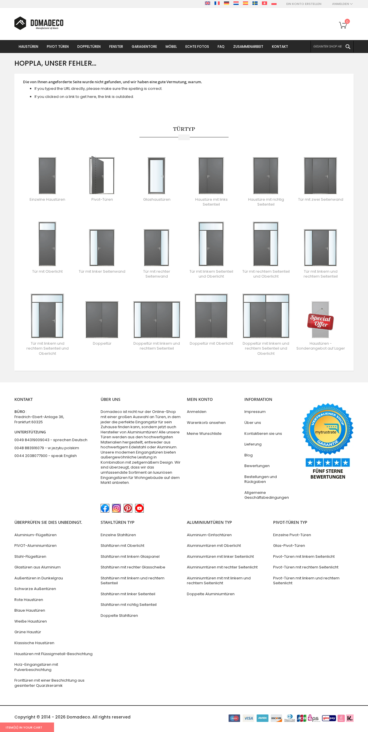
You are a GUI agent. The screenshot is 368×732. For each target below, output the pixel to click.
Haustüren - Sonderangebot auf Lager (320, 346)
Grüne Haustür (27, 632)
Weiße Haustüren (30, 621)
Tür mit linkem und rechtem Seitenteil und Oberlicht (47, 348)
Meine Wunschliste (204, 433)
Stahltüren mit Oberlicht (122, 545)
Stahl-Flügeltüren (30, 556)
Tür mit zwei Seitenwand (320, 199)
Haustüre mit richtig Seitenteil (266, 202)
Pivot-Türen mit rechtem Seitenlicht (305, 567)
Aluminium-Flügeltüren (35, 535)
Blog (248, 455)
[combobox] (332, 46)
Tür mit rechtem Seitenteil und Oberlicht (266, 274)
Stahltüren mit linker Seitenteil (128, 594)
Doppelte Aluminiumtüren (211, 594)
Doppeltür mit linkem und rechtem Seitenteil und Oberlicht (266, 348)
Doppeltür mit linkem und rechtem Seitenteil (156, 346)
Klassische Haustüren (34, 643)
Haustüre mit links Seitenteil (211, 202)
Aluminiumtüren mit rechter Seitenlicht (222, 567)
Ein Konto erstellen (303, 4)
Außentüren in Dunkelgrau (38, 578)
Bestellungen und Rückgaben (260, 479)
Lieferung (253, 444)
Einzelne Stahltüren (118, 535)
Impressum (255, 411)
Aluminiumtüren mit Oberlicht (214, 545)
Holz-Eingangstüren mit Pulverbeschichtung (36, 667)
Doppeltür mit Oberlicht (211, 343)
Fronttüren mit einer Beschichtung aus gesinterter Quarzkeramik (49, 683)
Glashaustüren (156, 199)
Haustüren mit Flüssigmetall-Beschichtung (53, 654)
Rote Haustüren (28, 599)
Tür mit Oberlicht (47, 271)
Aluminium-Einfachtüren (209, 535)
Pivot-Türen (102, 199)
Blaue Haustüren (29, 610)
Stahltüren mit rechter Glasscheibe (133, 567)
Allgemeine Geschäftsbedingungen (266, 495)
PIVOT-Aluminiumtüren (35, 545)
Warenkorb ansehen (206, 422)
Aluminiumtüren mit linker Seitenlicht (220, 556)
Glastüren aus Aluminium (37, 567)
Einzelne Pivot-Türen (292, 535)
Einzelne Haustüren (47, 199)
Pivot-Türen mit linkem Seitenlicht (304, 556)
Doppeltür (102, 343)
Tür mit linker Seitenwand (102, 271)
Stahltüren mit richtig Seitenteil (129, 604)
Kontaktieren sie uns (263, 433)
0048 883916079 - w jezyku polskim (46, 448)
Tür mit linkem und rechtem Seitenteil (321, 274)
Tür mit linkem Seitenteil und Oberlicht (211, 274)
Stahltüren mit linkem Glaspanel (130, 556)
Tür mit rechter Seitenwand (156, 274)
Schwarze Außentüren (35, 588)
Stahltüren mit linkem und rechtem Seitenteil (132, 580)
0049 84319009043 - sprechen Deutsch (50, 440)
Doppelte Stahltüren (119, 615)
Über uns (252, 422)
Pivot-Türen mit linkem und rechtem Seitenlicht (306, 580)
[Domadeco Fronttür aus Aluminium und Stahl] (38, 23)
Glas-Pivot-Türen (289, 545)
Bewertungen (257, 466)
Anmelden (196, 411)
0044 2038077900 (30, 455)
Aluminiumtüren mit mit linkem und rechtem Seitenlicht (219, 580)
